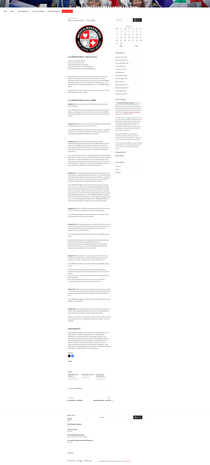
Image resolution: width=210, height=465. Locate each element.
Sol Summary (118, 94)
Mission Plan (118, 81)
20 (137, 37)
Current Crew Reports (39, 11)
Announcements (119, 57)
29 (117, 43)
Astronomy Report (120, 60)
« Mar (120, 46)
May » (136, 46)
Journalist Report (119, 78)
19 (133, 37)
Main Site (128, 461)
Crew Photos (118, 69)
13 (137, 34)
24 (125, 40)
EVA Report (118, 72)
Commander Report (120, 63)
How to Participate (23, 11)
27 (137, 40)
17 (125, 37)
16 (121, 37)
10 (125, 34)
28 (140, 40)
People (12, 11)
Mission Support (119, 155)
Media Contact (67, 11)
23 (121, 40)
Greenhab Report (119, 75)
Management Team (120, 152)
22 (117, 40)
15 (117, 37)
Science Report (119, 91)
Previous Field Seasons (54, 11)
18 (129, 37)
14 (140, 34)
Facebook (118, 166)
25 (129, 40)
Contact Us (70, 452)
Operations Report (120, 87)
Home (5, 11)
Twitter (117, 169)
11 (129, 34)
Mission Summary (76, 388)
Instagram (118, 172)
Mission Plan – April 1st (88, 374)
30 (121, 43)
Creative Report (119, 66)
